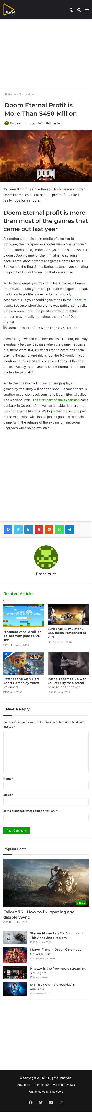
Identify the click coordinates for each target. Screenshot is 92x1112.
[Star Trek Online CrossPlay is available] (15, 989)
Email (8, 794)
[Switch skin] (72, 11)
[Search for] (79, 11)
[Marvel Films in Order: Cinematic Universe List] (15, 955)
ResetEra (80, 300)
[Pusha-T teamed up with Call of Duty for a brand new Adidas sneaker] (68, 663)
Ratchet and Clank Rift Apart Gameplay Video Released (21, 683)
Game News (27, 94)
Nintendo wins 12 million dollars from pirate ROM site (22, 636)
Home (11, 94)
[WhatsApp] (59, 529)
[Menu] (87, 11)
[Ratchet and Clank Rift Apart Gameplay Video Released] (23, 663)
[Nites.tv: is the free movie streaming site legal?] (15, 973)
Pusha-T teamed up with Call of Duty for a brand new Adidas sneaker (67, 683)
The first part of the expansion (56, 400)
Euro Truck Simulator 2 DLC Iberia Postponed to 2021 (67, 633)
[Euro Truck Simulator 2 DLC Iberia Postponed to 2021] (68, 614)
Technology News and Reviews (54, 1084)
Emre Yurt (16, 123)
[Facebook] (8, 529)
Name (8, 778)
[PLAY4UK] (13, 9)
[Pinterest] (39, 529)
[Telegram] (69, 529)
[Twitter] (18, 529)
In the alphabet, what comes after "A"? (30, 810)
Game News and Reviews (46, 1091)
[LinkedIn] (28, 529)
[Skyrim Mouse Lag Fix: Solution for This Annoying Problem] (15, 937)
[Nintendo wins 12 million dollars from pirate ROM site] (23, 615)
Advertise (23, 1084)
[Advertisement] (46, 53)
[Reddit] (49, 529)
